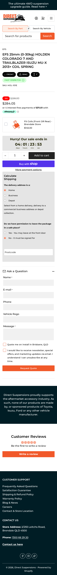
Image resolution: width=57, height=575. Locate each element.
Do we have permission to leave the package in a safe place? (27, 226)
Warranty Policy (12, 498)
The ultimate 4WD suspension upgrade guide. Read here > (28, 5)
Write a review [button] (28, 454)
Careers (7, 506)
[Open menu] (51, 18)
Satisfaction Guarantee (16, 490)
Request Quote (28, 368)
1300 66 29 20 (20, 537)
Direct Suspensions (25, 567)
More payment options (28, 169)
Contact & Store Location (17, 511)
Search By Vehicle (42, 28)
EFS (4, 49)
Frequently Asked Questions (20, 486)
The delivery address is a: (17, 185)
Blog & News (10, 502)
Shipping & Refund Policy (18, 494)
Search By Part (15, 28)
